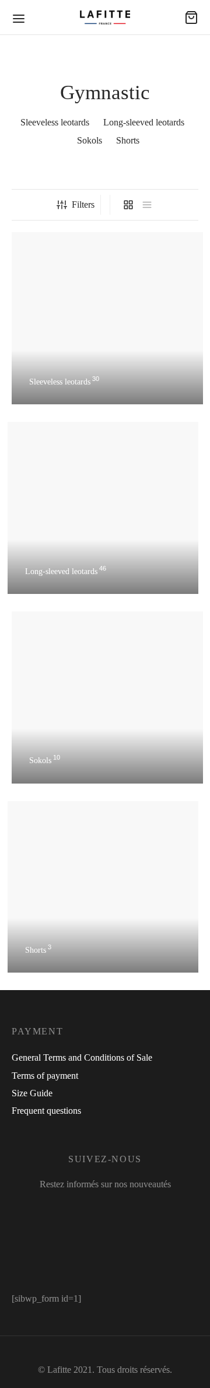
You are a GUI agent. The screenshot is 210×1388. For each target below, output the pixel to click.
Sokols (89, 140)
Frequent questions (46, 1111)
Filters (83, 204)
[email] (148, 1209)
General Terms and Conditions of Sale (82, 1057)
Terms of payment (45, 1076)
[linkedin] (126, 1209)
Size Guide (32, 1093)
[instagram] (96, 1209)
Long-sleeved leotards (143, 122)
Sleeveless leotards (54, 122)
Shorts (127, 140)
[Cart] (191, 18)
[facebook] (67, 1209)
